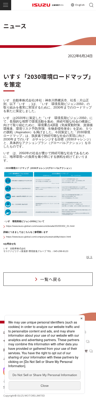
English (80, 4)
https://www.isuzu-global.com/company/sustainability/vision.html (38, 236)
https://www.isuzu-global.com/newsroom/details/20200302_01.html (40, 226)
